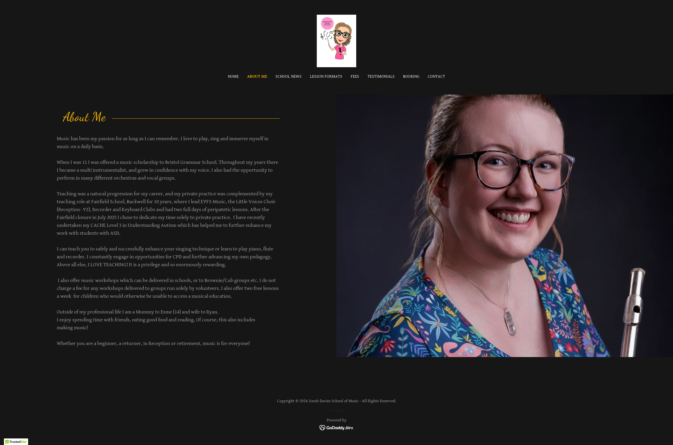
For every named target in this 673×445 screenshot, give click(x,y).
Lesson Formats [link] (326, 76)
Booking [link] (411, 76)
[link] (336, 40)
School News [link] (289, 76)
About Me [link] (257, 76)
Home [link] (233, 76)
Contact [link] (436, 76)
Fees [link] (355, 76)
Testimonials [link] (381, 76)
